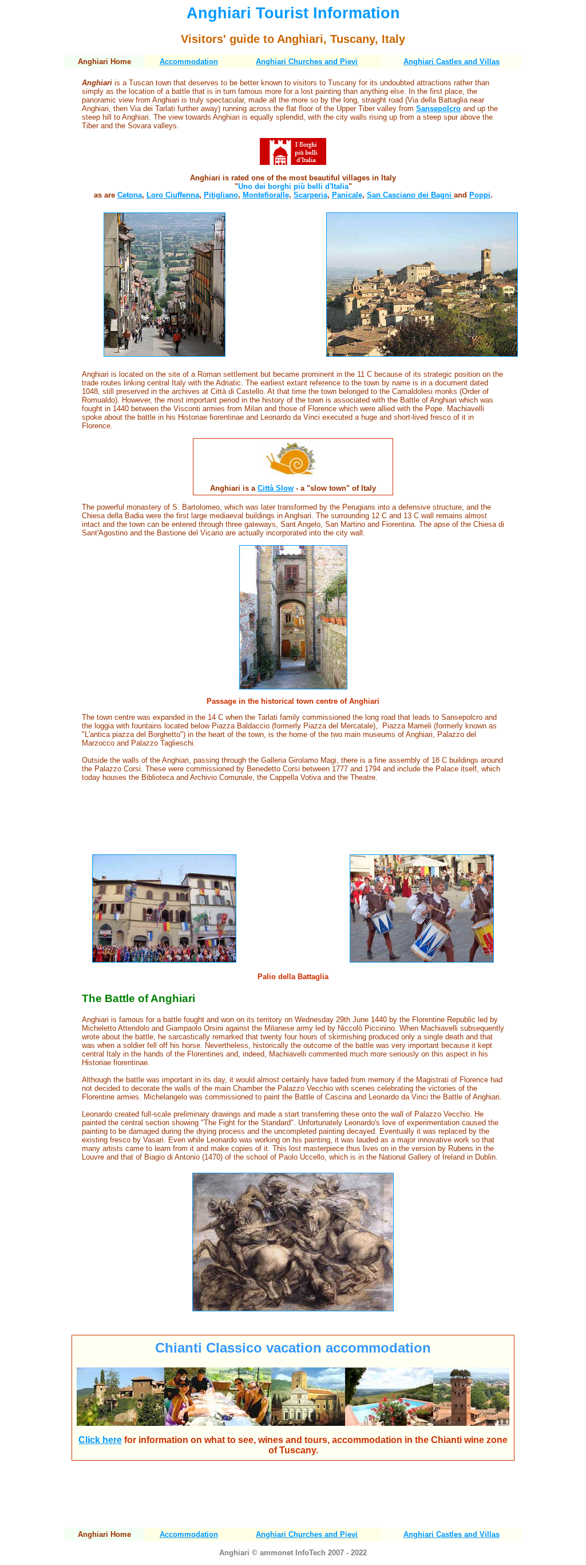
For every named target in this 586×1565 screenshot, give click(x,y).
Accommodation (189, 61)
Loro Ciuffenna (172, 195)
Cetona (129, 195)
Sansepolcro (438, 108)
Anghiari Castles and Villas (451, 61)
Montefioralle (266, 195)
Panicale (347, 195)
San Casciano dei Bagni (410, 195)
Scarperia (310, 195)
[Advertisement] (293, 819)
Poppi (479, 195)
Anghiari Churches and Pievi (307, 61)
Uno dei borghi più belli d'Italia (293, 186)
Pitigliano (221, 195)
